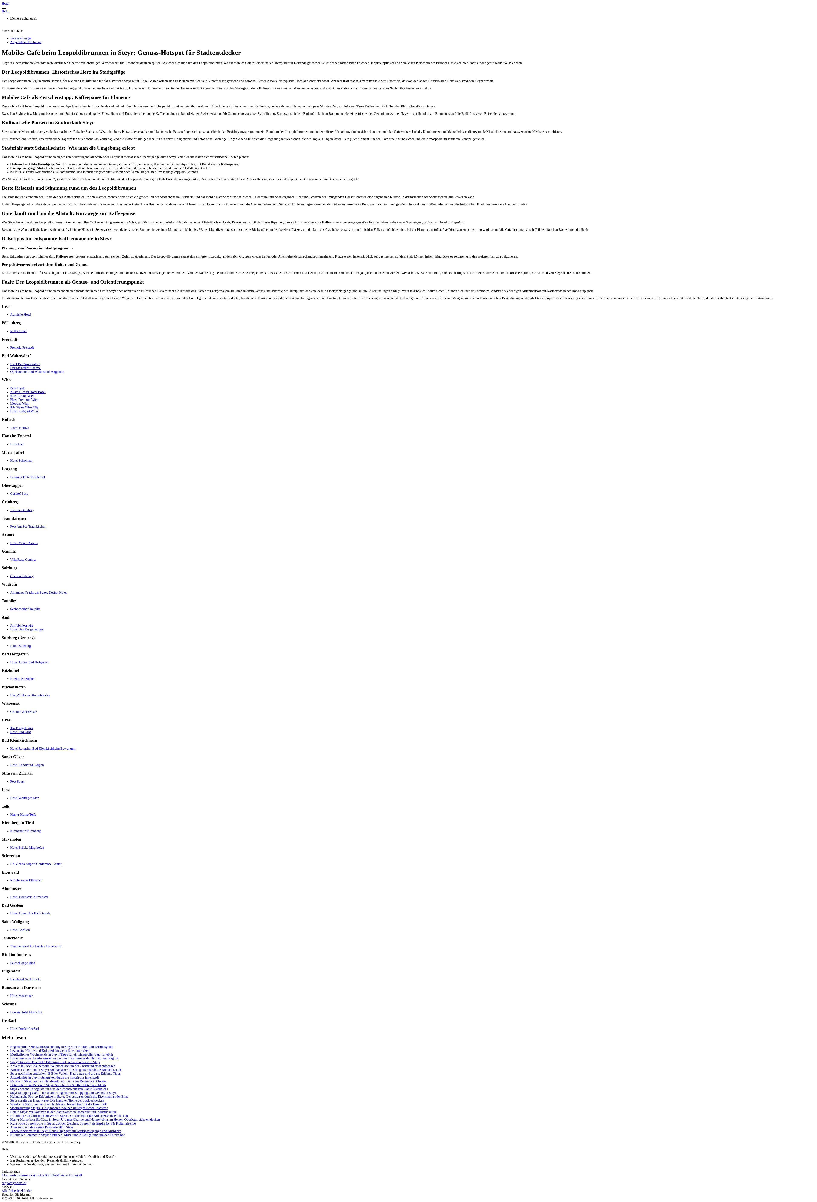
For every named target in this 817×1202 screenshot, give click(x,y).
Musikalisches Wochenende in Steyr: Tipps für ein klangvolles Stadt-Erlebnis (61, 1054)
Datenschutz (66, 1175)
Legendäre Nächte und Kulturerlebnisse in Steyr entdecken (49, 1050)
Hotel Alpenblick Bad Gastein (30, 913)
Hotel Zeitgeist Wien (24, 411)
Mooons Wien (19, 403)
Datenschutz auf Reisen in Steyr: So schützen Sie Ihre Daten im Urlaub (58, 1085)
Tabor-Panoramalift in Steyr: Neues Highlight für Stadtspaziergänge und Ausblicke (65, 1131)
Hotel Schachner (21, 460)
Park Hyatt (17, 388)
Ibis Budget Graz (21, 728)
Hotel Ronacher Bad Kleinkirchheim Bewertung (42, 748)
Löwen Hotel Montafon (26, 1012)
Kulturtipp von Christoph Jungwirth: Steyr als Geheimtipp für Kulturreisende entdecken (69, 1115)
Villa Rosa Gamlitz (23, 559)
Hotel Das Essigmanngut (27, 629)
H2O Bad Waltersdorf (25, 364)
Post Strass (17, 781)
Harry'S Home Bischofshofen (30, 695)
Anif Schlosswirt (21, 625)
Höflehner (17, 444)
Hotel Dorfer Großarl (24, 1028)
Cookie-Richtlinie (46, 1175)
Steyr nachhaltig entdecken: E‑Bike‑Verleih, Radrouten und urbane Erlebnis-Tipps (65, 1073)
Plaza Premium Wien (24, 399)
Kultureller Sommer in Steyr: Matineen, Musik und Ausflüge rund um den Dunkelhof (67, 1135)
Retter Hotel (18, 331)
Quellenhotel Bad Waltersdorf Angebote (37, 372)
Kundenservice (24, 1175)
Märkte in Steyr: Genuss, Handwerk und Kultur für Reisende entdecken (58, 1081)
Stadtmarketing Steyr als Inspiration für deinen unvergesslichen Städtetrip (59, 1108)
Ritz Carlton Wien (22, 396)
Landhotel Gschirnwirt (25, 979)
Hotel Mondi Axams (24, 543)
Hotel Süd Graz (20, 732)
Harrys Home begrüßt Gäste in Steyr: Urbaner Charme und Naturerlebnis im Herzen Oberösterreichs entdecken (85, 1119)
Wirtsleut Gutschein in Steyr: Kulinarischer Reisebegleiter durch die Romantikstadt (65, 1070)
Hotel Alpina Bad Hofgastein (29, 662)
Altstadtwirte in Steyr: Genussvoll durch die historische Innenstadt (54, 1077)
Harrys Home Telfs (23, 814)
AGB (78, 1175)
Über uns (8, 1175)
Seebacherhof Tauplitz (25, 609)
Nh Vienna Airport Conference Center (35, 864)
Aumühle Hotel (20, 314)
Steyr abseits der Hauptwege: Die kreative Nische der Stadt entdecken (57, 1100)
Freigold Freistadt (22, 347)
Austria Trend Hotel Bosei (28, 392)
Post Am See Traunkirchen (28, 526)
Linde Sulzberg (20, 646)
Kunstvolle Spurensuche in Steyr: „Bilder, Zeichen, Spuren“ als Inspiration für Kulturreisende (73, 1123)
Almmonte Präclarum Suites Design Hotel (38, 592)
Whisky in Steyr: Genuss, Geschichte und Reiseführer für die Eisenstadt (58, 1104)
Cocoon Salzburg (22, 576)
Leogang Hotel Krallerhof (27, 477)
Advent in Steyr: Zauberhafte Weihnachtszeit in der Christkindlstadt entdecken (62, 1066)
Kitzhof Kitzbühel (22, 679)
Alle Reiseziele (12, 1190)
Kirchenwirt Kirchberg (25, 831)
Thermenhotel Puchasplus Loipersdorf (35, 946)
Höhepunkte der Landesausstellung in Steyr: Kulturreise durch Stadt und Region (64, 1058)
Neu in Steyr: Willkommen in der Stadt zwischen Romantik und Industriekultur (63, 1112)
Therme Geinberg (22, 510)
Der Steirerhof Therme (25, 368)
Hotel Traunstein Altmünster (29, 897)
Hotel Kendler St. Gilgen (27, 765)
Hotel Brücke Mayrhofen (27, 847)
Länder (26, 1190)
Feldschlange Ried (22, 963)
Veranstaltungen (21, 38)
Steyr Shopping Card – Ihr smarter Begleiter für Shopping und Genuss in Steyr (63, 1093)
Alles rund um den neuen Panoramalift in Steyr (41, 1127)
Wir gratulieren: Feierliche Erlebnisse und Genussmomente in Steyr (55, 1062)
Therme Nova (19, 428)
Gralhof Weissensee (23, 711)
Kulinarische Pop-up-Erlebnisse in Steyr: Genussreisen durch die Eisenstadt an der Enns (69, 1096)
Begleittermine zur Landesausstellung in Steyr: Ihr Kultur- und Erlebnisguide (61, 1047)
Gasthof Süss (19, 493)
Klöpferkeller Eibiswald (26, 880)
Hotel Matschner (21, 995)
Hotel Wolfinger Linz (24, 798)
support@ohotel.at (14, 1183)
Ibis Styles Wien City (24, 407)
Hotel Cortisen (20, 930)
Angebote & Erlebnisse (25, 42)
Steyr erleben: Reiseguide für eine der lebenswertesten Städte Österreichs (59, 1089)
